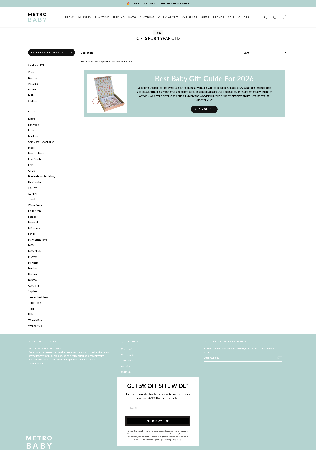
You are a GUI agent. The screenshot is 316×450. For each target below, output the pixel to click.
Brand (33, 111)
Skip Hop (33, 291)
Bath (31, 95)
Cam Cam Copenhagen (41, 141)
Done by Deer (36, 153)
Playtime (33, 83)
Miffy (31, 245)
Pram (31, 72)
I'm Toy (32, 187)
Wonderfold (35, 325)
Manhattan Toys (37, 239)
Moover (32, 256)
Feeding (32, 89)
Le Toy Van (34, 210)
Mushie (32, 268)
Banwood (33, 124)
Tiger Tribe (34, 302)
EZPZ (31, 164)
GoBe (31, 170)
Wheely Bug (35, 320)
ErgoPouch (34, 159)
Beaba (31, 130)
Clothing (33, 100)
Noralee (32, 274)
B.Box (31, 118)
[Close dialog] (196, 380)
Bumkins (33, 136)
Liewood (33, 222)
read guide (204, 109)
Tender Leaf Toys (38, 297)
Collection (36, 65)
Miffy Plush (34, 251)
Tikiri (31, 308)
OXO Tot (33, 285)
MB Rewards (127, 355)
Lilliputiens (34, 228)
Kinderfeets (35, 205)
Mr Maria (33, 262)
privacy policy (175, 439)
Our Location (127, 349)
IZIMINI (32, 193)
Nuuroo (32, 279)
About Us (125, 366)
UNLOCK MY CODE (157, 421)
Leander (32, 216)
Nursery (32, 77)
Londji (31, 233)
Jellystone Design (47, 52)
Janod (31, 199)
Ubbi (30, 314)
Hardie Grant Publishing (41, 176)
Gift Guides (127, 360)
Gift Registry (127, 372)
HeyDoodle (34, 182)
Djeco (31, 147)
